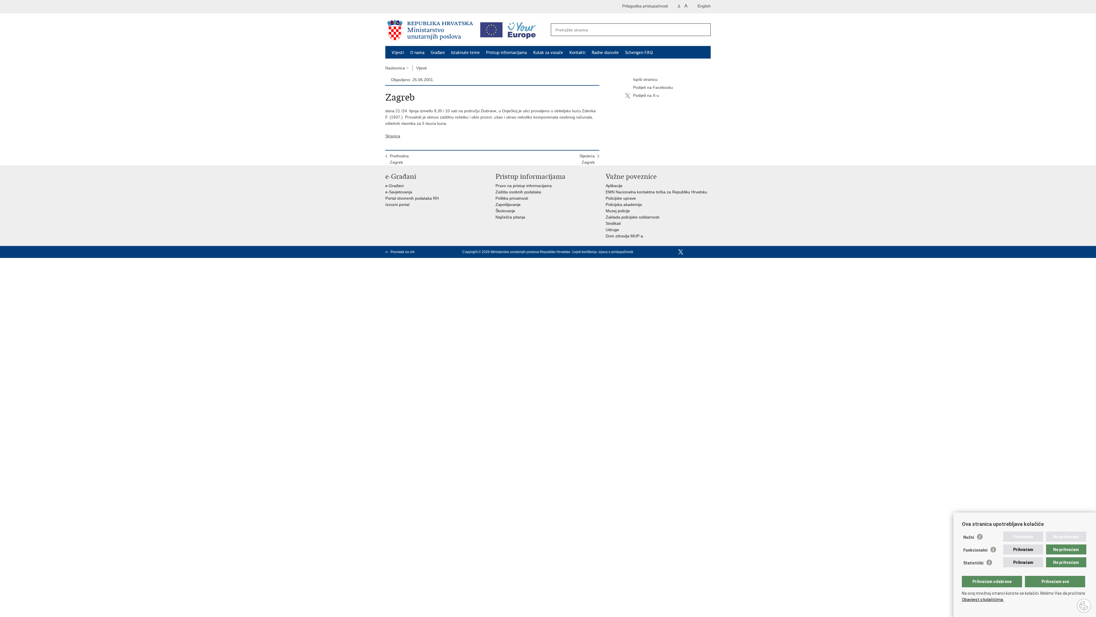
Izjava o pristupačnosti (616, 252)
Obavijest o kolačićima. (983, 599)
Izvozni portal (397, 204)
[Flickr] (699, 252)
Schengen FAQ (639, 52)
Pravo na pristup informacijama (523, 185)
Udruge (612, 229)
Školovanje (505, 211)
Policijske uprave (621, 198)
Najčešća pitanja (510, 217)
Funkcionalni (975, 550)
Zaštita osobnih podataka (518, 192)
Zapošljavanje (508, 204)
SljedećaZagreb (587, 159)
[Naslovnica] (430, 30)
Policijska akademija (624, 204)
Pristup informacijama (506, 52)
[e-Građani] (409, 7)
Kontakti (577, 52)
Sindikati (613, 223)
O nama (417, 52)
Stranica (392, 136)
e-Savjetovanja (398, 192)
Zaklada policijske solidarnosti (632, 217)
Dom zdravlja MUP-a (624, 236)
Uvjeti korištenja (584, 252)
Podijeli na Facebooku (653, 87)
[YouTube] (689, 252)
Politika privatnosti (511, 198)
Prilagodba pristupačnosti (645, 6)
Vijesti (398, 52)
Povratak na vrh (402, 252)
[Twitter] (680, 252)
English (704, 6)
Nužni (968, 537)
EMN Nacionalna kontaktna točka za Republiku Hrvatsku (656, 192)
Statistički (973, 563)
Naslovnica (395, 68)
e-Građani (394, 185)
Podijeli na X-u (646, 95)
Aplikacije (614, 185)
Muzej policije (618, 211)
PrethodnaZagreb (399, 159)
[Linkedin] (708, 252)
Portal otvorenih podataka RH (412, 198)
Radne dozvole (605, 52)
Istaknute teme (465, 52)
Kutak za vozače (548, 52)
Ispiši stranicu (645, 79)
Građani (438, 52)
